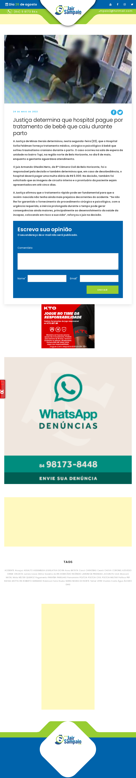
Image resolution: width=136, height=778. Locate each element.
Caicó (82, 570)
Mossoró (124, 573)
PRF (128, 577)
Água (120, 581)
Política (122, 577)
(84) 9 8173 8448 (27, 11)
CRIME (10, 573)
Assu (67, 570)
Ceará (100, 570)
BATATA (74, 570)
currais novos (30, 573)
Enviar (102, 290)
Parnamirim (73, 577)
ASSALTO (28, 570)
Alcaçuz (19, 570)
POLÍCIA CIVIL (94, 577)
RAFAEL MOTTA (11, 581)
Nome (22, 278)
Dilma (41, 573)
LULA (117, 573)
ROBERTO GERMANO (32, 581)
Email (73, 278)
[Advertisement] (68, 522)
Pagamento (41, 577)
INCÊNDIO (76, 573)
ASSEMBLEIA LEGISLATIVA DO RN (48, 570)
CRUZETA (18, 573)
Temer (93, 581)
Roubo (62, 581)
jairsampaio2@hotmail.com (112, 11)
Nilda (15, 577)
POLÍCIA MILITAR (110, 577)
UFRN (99, 581)
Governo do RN (52, 573)
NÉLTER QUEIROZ (27, 577)
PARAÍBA (52, 577)
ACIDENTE (9, 570)
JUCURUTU (108, 573)
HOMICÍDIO (65, 573)
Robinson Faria (50, 581)
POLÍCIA (83, 577)
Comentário (25, 248)
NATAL (9, 577)
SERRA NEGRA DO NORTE (77, 581)
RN (20, 581)
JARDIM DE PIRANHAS (92, 573)
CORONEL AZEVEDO (121, 570)
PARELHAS (62, 577)
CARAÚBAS (91, 570)
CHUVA (108, 570)
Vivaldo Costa (110, 581)
